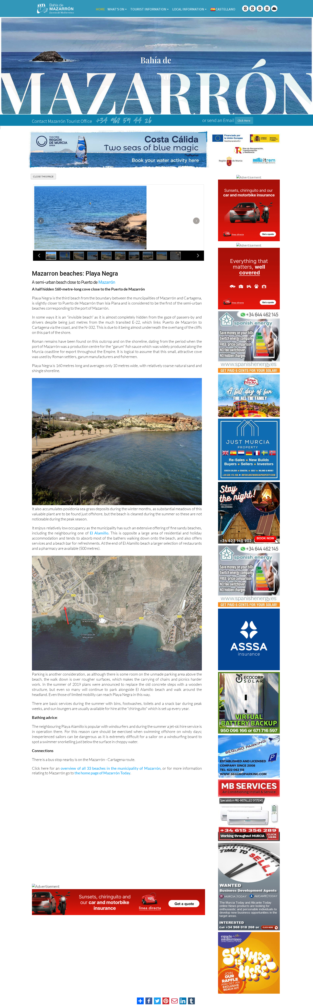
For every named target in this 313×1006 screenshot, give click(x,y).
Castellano (225, 9)
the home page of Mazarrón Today (102, 773)
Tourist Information (148, 9)
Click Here (244, 120)
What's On (116, 9)
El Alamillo (99, 533)
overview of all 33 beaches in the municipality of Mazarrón (110, 768)
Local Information (188, 9)
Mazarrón (106, 282)
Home (100, 9)
